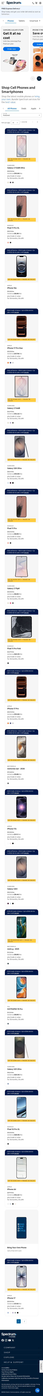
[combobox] (21, 115)
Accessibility (5, 1368)
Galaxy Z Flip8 (13, 588)
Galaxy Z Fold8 (13, 408)
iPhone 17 (11, 1298)
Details (26, 132)
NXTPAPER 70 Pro (15, 1009)
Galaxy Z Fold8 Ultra (16, 168)
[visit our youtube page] (9, 1340)
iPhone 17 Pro (13, 708)
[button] (22, 1347)
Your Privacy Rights (8, 1372)
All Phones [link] (12, 108)
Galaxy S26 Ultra (14, 468)
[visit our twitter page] (13, 1340)
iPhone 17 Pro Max (15, 348)
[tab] (12, 108)
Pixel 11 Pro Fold (14, 648)
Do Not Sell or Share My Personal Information (16, 1376)
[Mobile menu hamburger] (3, 2)
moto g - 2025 (13, 949)
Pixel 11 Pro (12, 528)
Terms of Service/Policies (9, 1370)
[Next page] (37, 122)
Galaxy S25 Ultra (14, 1069)
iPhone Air (11, 1189)
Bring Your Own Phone (16, 1247)
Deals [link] (23, 108)
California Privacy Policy (9, 1374)
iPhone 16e (11, 288)
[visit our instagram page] (6, 1340)
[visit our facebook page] (3, 1340)
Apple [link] (33, 108)
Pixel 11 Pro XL (13, 228)
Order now (11, 49)
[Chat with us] (37, 1391)
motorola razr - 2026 (16, 768)
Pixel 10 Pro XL (13, 1129)
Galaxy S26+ (12, 889)
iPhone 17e (11, 829)
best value (10, 102)
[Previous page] (32, 122)
